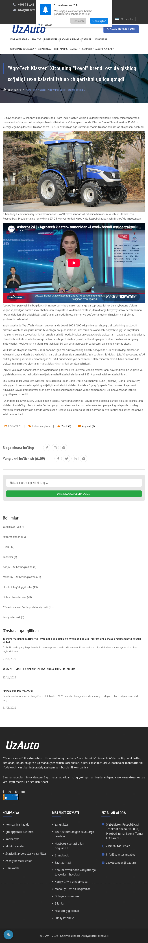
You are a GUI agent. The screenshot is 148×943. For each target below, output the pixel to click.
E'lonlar (60, 903)
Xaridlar (87, 39)
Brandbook (62, 855)
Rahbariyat (12, 839)
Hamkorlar (12, 868)
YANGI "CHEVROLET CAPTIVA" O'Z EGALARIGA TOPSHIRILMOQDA (39, 669)
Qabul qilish (99, 21)
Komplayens (50, 39)
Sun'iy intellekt (13, 617)
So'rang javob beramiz (121, 29)
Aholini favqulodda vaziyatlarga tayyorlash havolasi (75, 872)
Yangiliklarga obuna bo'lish (74, 493)
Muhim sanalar (14, 846)
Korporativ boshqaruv (22, 48)
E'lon (8, 547)
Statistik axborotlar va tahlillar (25, 854)
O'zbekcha (128, 19)
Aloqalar (87, 48)
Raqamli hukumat (69, 39)
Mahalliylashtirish (48, 48)
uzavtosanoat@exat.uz (121, 863)
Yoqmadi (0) (86, 426)
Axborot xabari (14, 537)
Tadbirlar (10, 557)
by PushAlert (46, 24)
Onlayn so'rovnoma (67, 896)
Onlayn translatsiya (17, 597)
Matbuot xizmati (69, 48)
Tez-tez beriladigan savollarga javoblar (74, 834)
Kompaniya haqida (19, 39)
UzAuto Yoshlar (103, 48)
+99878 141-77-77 (31, 5)
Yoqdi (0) (64, 426)
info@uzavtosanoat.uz (33, 10)
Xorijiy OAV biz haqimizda (19, 567)
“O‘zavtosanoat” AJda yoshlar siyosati (28, 607)
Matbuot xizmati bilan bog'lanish (69, 846)
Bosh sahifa (14, 89)
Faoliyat (36, 39)
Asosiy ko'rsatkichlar (18, 861)
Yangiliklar (45, 426)
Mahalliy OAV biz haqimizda (22, 577)
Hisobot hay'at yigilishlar (20, 587)
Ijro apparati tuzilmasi (19, 832)
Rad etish (78, 21)
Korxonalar (101, 39)
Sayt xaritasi (63, 863)
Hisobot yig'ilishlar (67, 911)
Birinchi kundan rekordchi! (18, 691)
